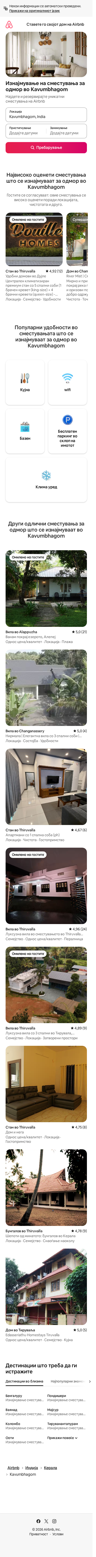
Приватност (38, 1534)
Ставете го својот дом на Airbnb (55, 24)
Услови (57, 1534)
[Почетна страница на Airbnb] (9, 24)
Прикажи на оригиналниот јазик (34, 11)
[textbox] (25, 133)
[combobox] (46, 117)
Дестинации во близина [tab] (24, 1381)
